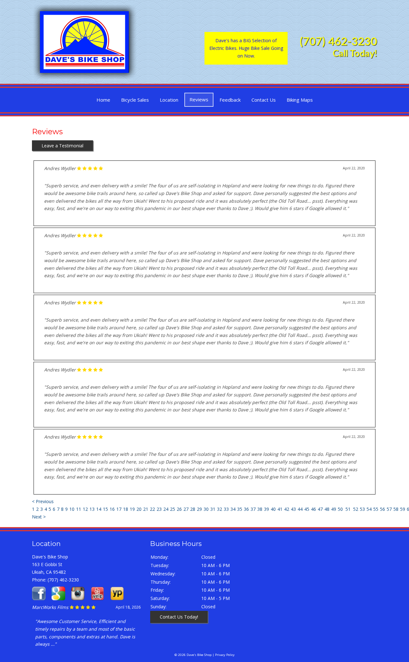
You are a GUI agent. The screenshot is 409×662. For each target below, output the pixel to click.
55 (375, 509)
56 (382, 509)
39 (266, 509)
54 (369, 509)
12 (85, 509)
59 (402, 509)
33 (226, 509)
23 (159, 509)
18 (125, 509)
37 (253, 509)
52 (355, 509)
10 (71, 509)
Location (169, 100)
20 (139, 509)
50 (340, 509)
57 (389, 509)
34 (232, 509)
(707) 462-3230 (338, 42)
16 (112, 509)
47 (320, 509)
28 (192, 509)
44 (300, 509)
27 (186, 509)
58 (395, 509)
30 (206, 509)
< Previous (43, 501)
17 (118, 509)
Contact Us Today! (179, 617)
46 (313, 509)
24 (165, 509)
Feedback (230, 100)
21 (145, 509)
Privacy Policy (225, 655)
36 (246, 509)
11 (78, 509)
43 (293, 509)
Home (103, 100)
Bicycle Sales (135, 100)
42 (286, 509)
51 (348, 509)
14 (98, 509)
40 (273, 509)
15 (105, 509)
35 (239, 509)
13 (92, 509)
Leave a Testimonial (62, 146)
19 (132, 509)
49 (333, 509)
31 (212, 509)
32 (219, 509)
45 (306, 509)
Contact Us (263, 100)
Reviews (198, 99)
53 (362, 509)
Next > (39, 517)
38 (259, 509)
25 (172, 509)
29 (199, 509)
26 (179, 509)
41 (279, 509)
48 (326, 509)
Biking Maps (300, 100)
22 (152, 509)
